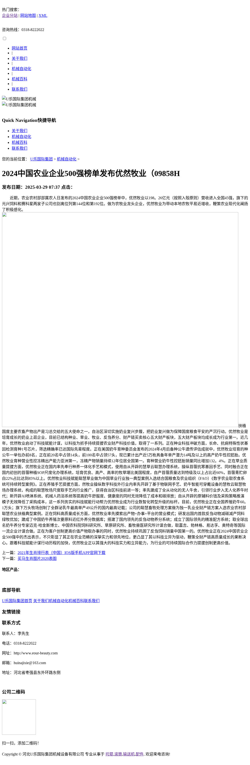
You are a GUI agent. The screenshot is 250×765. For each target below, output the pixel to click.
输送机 (129, 754)
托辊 (109, 754)
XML (43, 15)
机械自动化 (21, 69)
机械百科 (19, 79)
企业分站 (10, 15)
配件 (140, 754)
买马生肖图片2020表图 (37, 558)
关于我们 (19, 58)
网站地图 (28, 15)
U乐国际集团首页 (17, 601)
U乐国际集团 (41, 159)
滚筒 (118, 754)
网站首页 (19, 48)
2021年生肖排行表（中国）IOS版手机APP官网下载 (61, 553)
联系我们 (19, 89)
